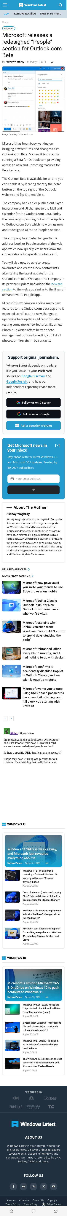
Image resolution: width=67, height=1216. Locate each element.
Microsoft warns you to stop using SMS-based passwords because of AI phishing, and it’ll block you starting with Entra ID (43, 697)
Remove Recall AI (25, 13)
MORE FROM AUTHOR (16, 575)
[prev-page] (5, 718)
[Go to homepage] (11, 1211)
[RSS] (33, 1186)
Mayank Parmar (14, 863)
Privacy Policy (30, 1204)
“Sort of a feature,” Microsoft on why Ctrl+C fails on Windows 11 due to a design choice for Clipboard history (42, 896)
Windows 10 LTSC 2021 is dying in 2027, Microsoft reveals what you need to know (40, 1044)
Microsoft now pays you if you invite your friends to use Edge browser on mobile (43, 587)
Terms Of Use (13, 1204)
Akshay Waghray (15, 61)
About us (11, 1200)
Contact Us (38, 1200)
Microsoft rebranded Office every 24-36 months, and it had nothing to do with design (43, 653)
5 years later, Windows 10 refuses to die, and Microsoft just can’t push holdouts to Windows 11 (42, 1026)
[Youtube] (53, 1186)
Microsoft (8, 28)
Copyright (52, 1200)
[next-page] (11, 718)
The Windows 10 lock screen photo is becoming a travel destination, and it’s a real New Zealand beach (42, 1062)
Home (5, 22)
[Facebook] (13, 1186)
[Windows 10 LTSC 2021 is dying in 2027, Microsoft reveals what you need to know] (12, 1045)
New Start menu (50, 13)
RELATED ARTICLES (14, 569)
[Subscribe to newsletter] (55, 1211)
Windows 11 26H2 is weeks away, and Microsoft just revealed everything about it (32, 853)
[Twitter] (43, 1186)
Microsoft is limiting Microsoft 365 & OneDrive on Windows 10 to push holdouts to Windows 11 (33, 987)
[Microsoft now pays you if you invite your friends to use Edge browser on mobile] (11, 587)
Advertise (24, 1200)
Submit (33, 489)
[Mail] (23, 1186)
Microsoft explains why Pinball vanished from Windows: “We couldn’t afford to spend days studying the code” (44, 631)
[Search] (60, 5)
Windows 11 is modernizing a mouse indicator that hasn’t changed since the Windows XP (42, 914)
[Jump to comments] (34, 1211)
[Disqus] (33, 773)
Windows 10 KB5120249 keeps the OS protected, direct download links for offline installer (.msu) (41, 1008)
